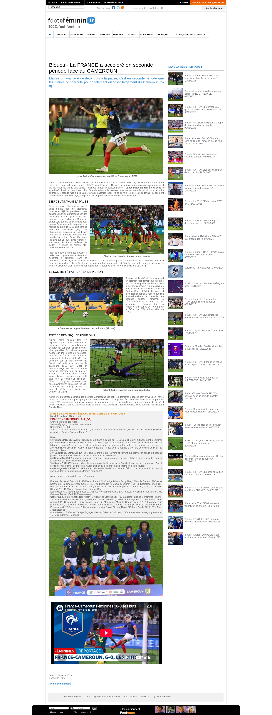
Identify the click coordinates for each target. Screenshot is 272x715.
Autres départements (71, 2)
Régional (118, 34)
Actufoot (52, 2)
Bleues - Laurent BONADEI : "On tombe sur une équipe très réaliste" (204, 186)
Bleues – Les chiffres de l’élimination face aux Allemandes (202, 426)
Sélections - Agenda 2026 (197, 267)
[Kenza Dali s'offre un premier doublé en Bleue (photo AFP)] (106, 99)
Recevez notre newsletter (145, 8)
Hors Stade (146, 34)
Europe (91, 34)
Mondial (61, 34)
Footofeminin (93, 2)
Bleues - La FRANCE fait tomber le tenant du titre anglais (201, 504)
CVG (87, 696)
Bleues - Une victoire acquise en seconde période (200, 155)
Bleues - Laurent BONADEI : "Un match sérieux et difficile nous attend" (204, 253)
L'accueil (50, 34)
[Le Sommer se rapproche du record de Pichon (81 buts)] (86, 278)
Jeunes (131, 34)
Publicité (145, 696)
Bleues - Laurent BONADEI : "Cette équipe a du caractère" (201, 536)
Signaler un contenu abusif (106, 696)
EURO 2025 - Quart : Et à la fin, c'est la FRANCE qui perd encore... (203, 441)
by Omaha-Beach (162, 696)
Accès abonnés (213, 8)
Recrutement (130, 696)
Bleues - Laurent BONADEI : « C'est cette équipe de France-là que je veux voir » (203, 141)
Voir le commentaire (60, 683)
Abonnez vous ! (57, 712)
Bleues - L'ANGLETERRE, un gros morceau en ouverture (201, 520)
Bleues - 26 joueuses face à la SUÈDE (203, 330)
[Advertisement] (113, 49)
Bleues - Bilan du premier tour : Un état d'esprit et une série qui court (203, 457)
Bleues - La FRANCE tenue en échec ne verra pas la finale (203, 363)
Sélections (76, 34)
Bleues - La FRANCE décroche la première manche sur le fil (201, 316)
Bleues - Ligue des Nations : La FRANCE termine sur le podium (200, 300)
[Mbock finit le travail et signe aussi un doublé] (127, 340)
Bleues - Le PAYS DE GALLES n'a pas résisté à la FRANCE (203, 489)
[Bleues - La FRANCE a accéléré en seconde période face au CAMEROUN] (106, 521)
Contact (184, 2)
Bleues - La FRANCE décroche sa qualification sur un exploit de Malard (202, 108)
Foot (127, 712)
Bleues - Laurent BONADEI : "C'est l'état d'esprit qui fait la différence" (201, 76)
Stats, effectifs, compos (190, 34)
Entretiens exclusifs (113, 2)
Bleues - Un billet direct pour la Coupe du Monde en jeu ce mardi (203, 124)
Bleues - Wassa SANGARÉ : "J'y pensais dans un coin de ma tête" (201, 394)
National (105, 34)
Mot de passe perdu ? (84, 712)
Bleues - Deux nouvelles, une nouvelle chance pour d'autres (203, 410)
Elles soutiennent (130, 708)
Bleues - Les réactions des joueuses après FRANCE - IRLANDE (202, 92)
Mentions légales (72, 696)
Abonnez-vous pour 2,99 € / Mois (208, 2)
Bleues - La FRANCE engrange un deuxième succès (201, 222)
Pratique (163, 34)
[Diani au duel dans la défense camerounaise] (127, 206)
